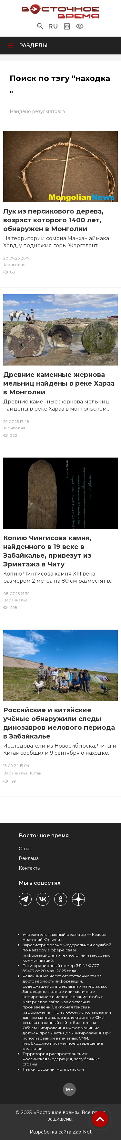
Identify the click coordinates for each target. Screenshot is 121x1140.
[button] (40, 26)
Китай (36, 773)
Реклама (29, 858)
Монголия (14, 264)
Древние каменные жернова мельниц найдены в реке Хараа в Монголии (59, 383)
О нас (25, 849)
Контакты (30, 868)
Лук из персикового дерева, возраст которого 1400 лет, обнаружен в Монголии (53, 220)
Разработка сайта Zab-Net (61, 1132)
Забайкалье (16, 600)
